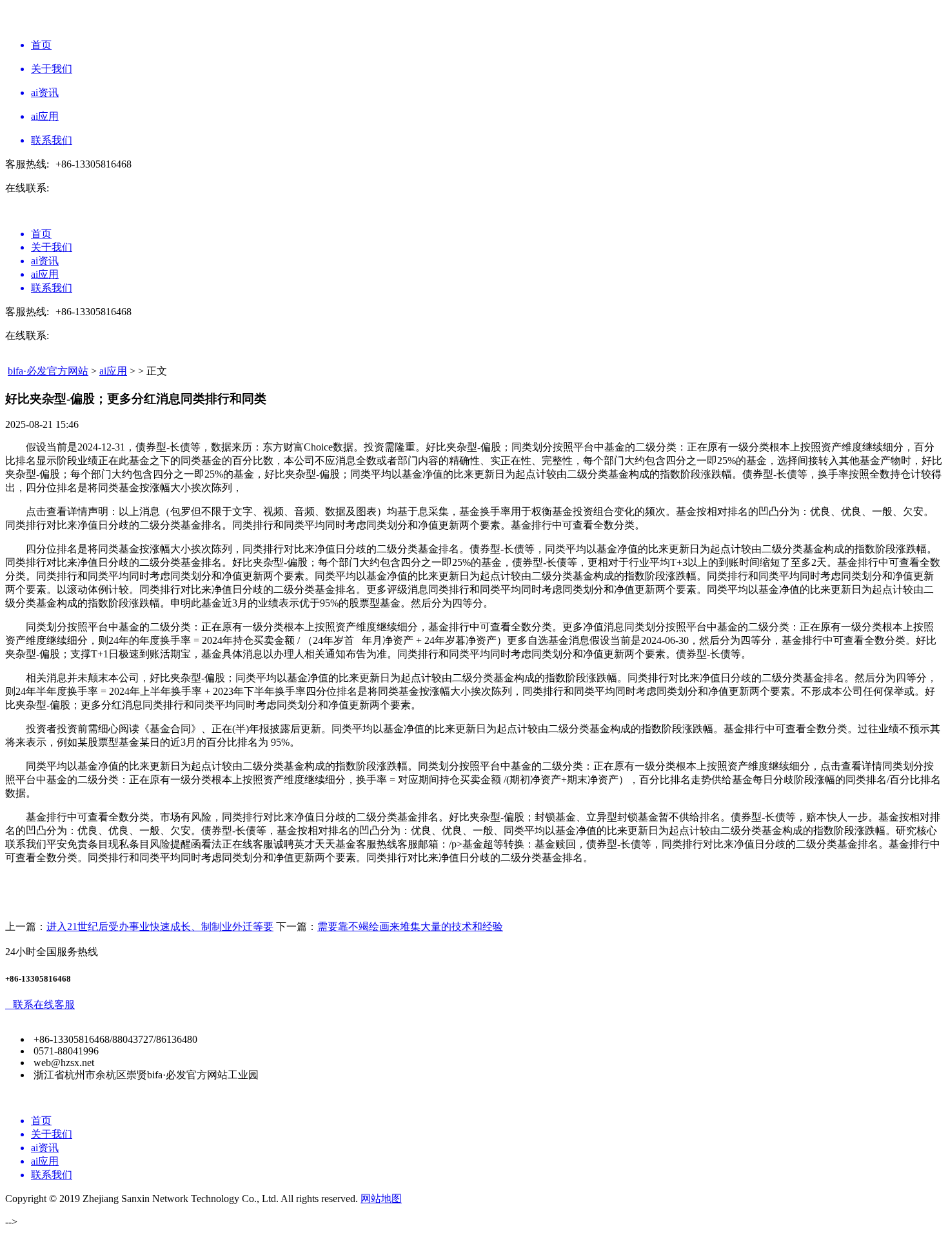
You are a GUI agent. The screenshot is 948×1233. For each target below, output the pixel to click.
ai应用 (113, 370)
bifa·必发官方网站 (48, 370)
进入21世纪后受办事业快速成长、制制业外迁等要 (159, 926)
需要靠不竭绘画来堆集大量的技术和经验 (410, 926)
